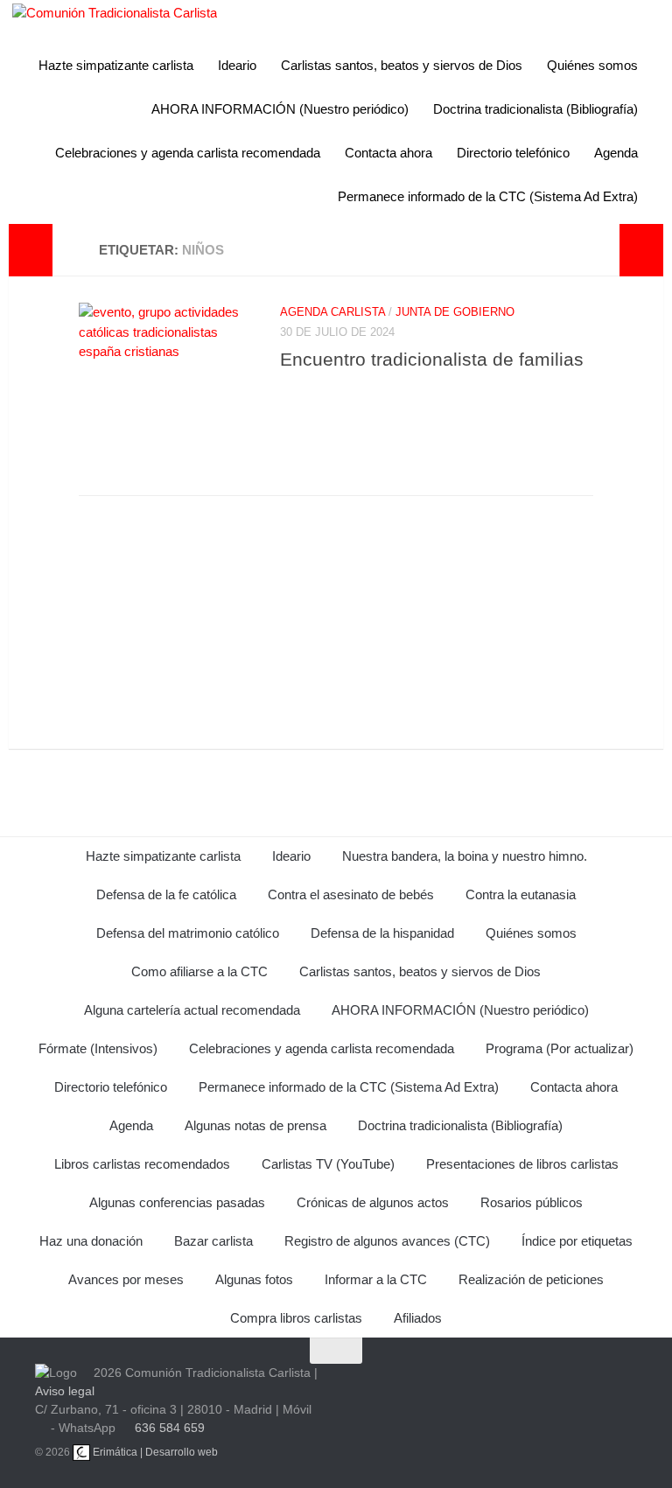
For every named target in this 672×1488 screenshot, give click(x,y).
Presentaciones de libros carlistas (522, 1163)
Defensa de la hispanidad (382, 933)
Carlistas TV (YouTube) (328, 1163)
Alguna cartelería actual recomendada (192, 1009)
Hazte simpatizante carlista (115, 65)
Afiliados (418, 1317)
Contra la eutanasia (521, 894)
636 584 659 (170, 1428)
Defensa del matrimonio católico (187, 933)
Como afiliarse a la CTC (199, 971)
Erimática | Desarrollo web (154, 1452)
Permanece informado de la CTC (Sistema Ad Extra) (488, 196)
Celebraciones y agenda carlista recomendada (187, 152)
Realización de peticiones (531, 1279)
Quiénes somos (592, 65)
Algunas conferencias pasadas (177, 1202)
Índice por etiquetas (577, 1240)
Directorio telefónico (513, 152)
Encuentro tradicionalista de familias (432, 359)
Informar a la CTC (376, 1279)
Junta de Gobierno (455, 311)
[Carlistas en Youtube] (412, 1390)
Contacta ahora (388, 152)
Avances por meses (126, 1279)
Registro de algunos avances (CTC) (387, 1240)
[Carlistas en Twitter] (454, 1390)
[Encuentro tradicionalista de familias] (166, 390)
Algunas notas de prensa (255, 1125)
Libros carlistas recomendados (142, 1163)
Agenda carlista (332, 311)
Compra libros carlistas (296, 1317)
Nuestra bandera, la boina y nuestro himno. (464, 856)
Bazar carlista (213, 1240)
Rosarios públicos (531, 1202)
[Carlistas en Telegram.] (370, 1390)
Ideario (237, 65)
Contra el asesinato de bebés (351, 894)
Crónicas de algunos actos (373, 1202)
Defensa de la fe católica (166, 894)
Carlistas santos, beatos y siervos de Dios (401, 65)
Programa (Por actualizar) (560, 1048)
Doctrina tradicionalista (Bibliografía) (535, 108)
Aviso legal (64, 1391)
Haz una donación (91, 1240)
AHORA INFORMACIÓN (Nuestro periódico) (280, 108)
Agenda (616, 152)
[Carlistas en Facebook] (496, 1390)
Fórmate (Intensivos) (98, 1048)
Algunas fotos (254, 1279)
